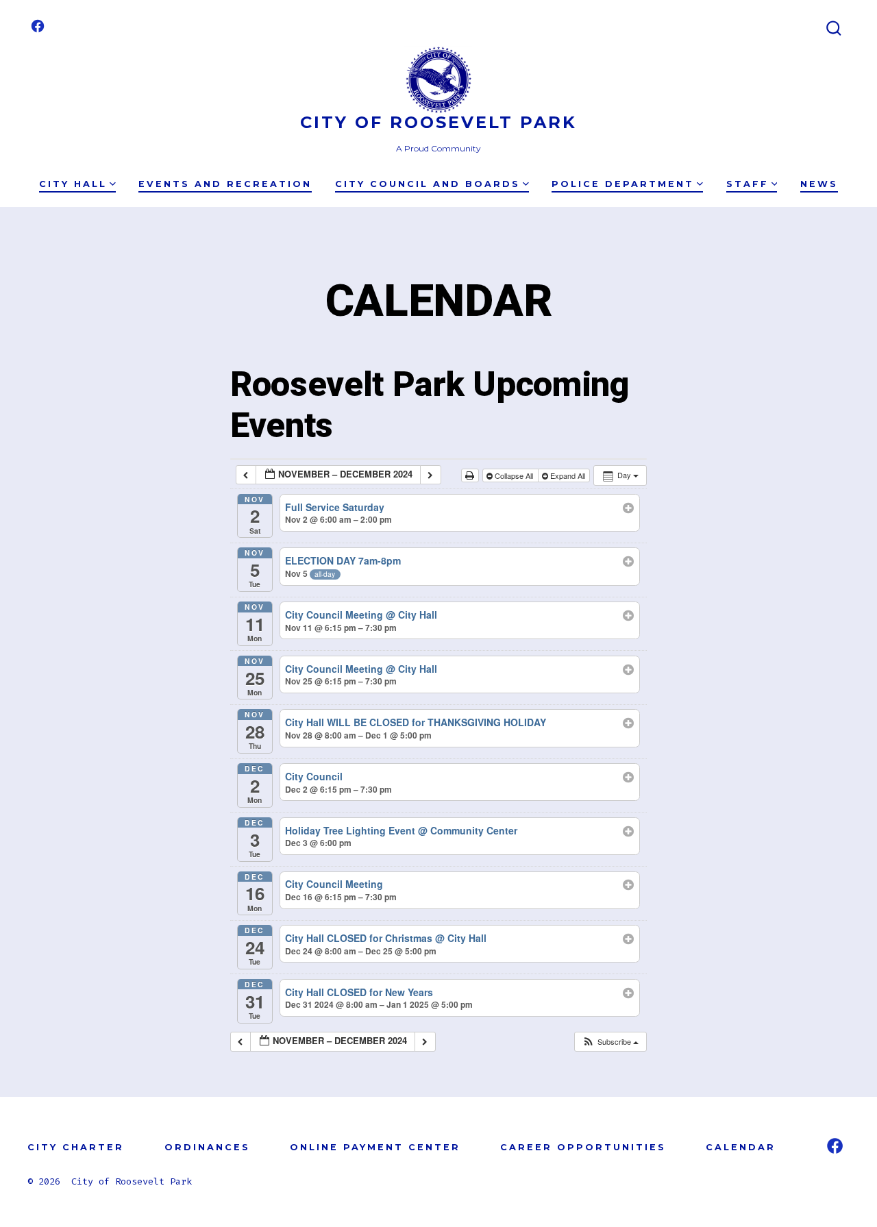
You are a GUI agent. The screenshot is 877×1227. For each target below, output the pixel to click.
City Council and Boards (427, 184)
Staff (747, 184)
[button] (610, 1041)
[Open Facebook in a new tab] (37, 26)
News (819, 184)
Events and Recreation (225, 184)
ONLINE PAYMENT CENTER (375, 1147)
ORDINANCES (207, 1147)
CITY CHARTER (75, 1147)
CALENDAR (741, 1147)
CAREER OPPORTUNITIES (583, 1147)
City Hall (73, 184)
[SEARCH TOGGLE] (834, 29)
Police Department (623, 184)
